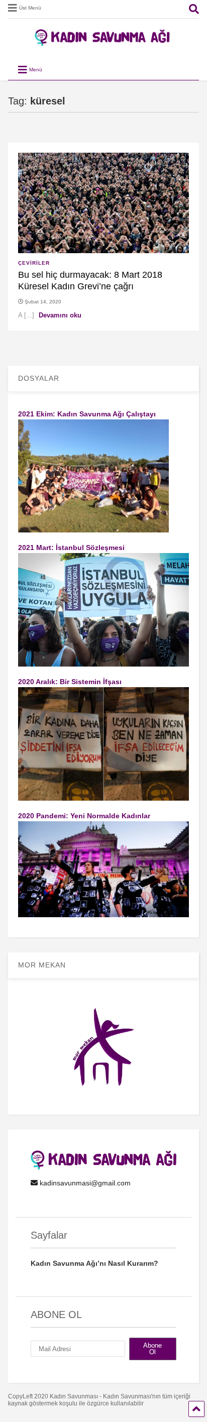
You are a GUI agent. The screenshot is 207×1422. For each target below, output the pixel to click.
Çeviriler (34, 263)
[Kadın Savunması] (103, 41)
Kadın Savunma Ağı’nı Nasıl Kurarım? (94, 1263)
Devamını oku (60, 315)
